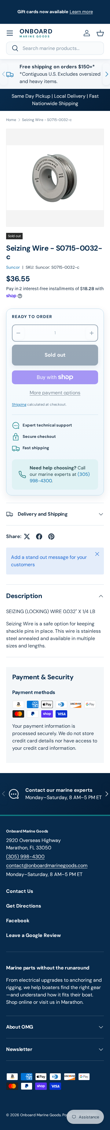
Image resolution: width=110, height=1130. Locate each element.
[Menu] (9, 33)
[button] (100, 33)
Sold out (55, 354)
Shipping (19, 404)
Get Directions (23, 906)
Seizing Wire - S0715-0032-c (47, 119)
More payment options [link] (55, 392)
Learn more (81, 11)
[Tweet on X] (27, 536)
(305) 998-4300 (25, 856)
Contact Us (19, 891)
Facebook (17, 920)
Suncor (13, 267)
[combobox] (55, 48)
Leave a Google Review (33, 935)
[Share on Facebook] (39, 536)
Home (11, 119)
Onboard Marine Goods (40, 1115)
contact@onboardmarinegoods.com (46, 865)
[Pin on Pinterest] (51, 536)
